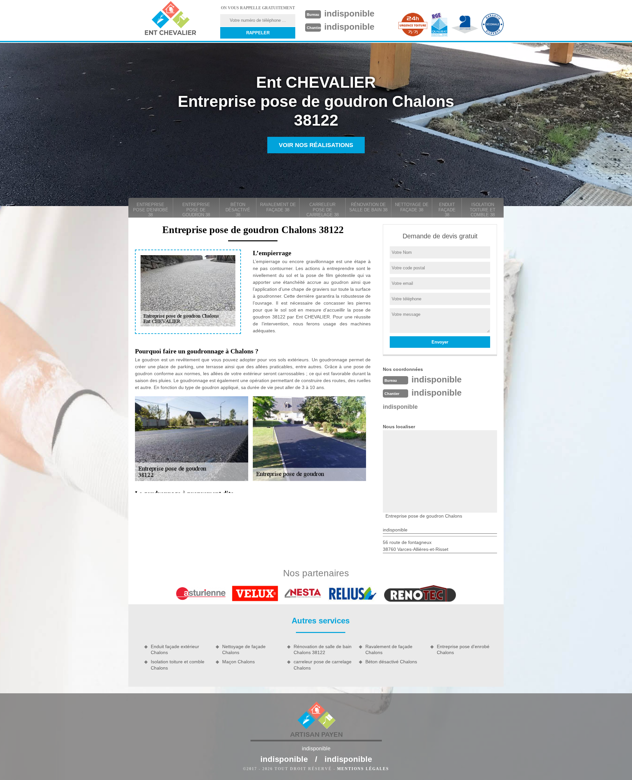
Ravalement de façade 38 (278, 207)
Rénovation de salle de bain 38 (368, 207)
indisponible (349, 13)
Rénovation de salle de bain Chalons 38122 (323, 649)
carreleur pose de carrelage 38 (322, 209)
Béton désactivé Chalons (391, 661)
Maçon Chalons (238, 661)
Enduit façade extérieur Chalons (175, 649)
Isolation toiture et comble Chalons (177, 664)
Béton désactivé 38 (237, 209)
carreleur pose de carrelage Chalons (323, 664)
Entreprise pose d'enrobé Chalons (463, 649)
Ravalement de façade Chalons (388, 649)
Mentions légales (363, 768)
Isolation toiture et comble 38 (482, 209)
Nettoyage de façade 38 (412, 207)
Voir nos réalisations (316, 145)
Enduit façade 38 (447, 209)
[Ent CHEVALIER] (170, 19)
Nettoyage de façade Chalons (244, 649)
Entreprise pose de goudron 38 (196, 209)
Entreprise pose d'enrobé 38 (150, 209)
